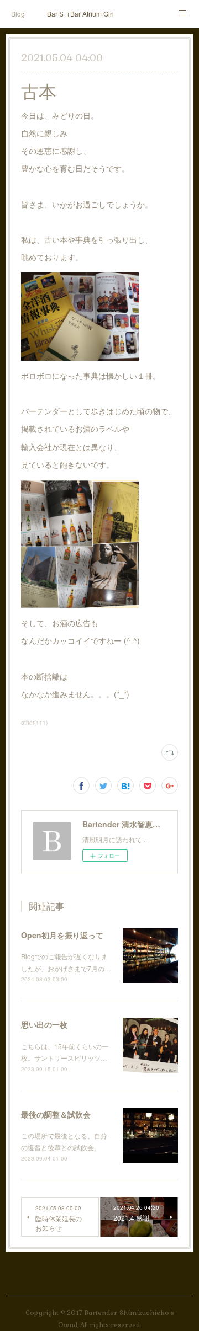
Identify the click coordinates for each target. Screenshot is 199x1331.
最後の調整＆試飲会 (56, 1114)
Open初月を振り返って (62, 934)
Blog (18, 13)
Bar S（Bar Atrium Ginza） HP (80, 13)
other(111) (34, 722)
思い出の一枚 (44, 1024)
